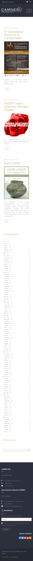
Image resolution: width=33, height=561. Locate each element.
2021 (6, 317)
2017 (6, 394)
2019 (6, 352)
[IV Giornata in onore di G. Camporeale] (16, 59)
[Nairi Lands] (16, 182)
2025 (6, 254)
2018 (6, 376)
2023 (6, 284)
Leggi (6, 88)
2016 (6, 417)
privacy (3, 525)
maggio (7, 268)
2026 (6, 241)
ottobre (7, 260)
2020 (6, 331)
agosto (7, 243)
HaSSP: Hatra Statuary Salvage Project (16, 106)
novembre (8, 258)
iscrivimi (5, 529)
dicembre (8, 256)
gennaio (8, 252)
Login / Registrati (9, 2)
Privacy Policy (5, 557)
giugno (7, 247)
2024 (6, 272)
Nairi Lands (12, 163)
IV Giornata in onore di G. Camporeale (13, 35)
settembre (8, 262)
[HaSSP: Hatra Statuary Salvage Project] (16, 124)
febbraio (8, 249)
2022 (6, 301)
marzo (7, 270)
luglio (7, 245)
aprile (7, 327)
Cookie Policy (14, 557)
